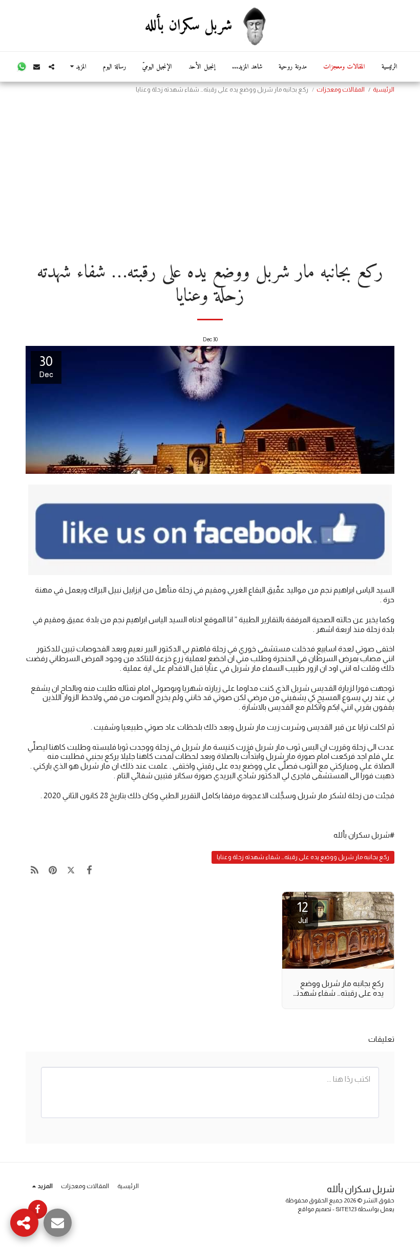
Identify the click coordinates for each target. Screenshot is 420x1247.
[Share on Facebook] (89, 870)
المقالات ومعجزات (341, 89)
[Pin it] (53, 870)
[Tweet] (71, 870)
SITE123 (345, 1209)
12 (302, 912)
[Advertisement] (210, 174)
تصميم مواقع (314, 1209)
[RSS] (35, 870)
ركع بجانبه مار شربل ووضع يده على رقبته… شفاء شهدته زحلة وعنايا (303, 857)
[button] (51, 66)
